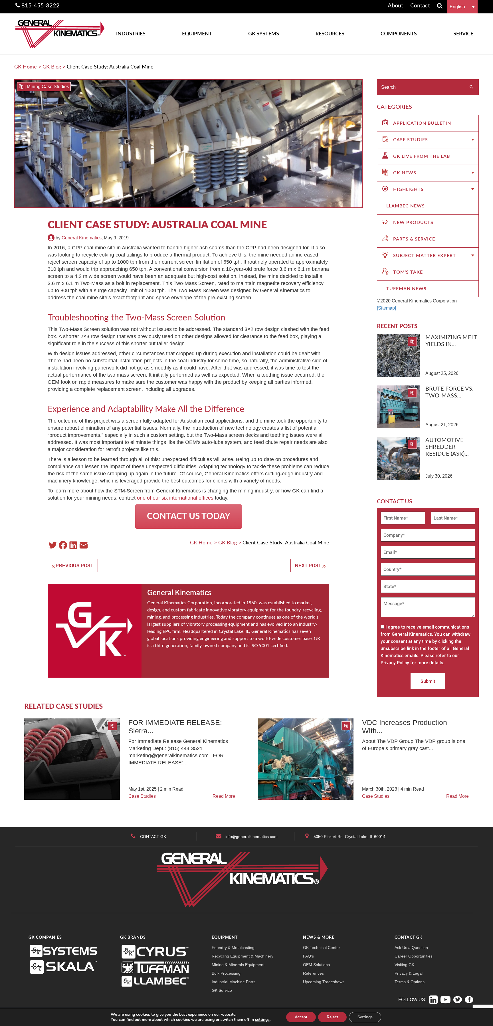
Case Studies (410, 140)
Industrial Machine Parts (233, 981)
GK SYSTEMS (263, 34)
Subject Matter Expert (424, 255)
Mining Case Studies (48, 86)
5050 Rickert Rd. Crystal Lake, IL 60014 (349, 836)
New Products (413, 222)
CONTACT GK (153, 836)
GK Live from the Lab (421, 156)
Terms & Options (410, 981)
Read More (224, 796)
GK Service (222, 990)
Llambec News (405, 206)
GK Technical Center (321, 947)
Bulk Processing (226, 973)
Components (399, 34)
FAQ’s (308, 956)
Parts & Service (414, 239)
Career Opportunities (414, 956)
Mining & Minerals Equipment (238, 964)
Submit (428, 681)
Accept (301, 1017)
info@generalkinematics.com (251, 836)
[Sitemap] (386, 308)
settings (262, 1019)
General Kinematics (82, 237)
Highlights (408, 189)
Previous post (74, 565)
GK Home (25, 67)
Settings (365, 1017)
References (313, 973)
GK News (404, 173)
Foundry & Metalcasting (233, 947)
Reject (332, 1017)
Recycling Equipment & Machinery (242, 956)
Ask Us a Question (411, 947)
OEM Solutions (316, 964)
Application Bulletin (422, 123)
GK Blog (52, 67)
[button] (462, 6)
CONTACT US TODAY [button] (188, 516)
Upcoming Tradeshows (323, 981)
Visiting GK (404, 964)
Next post (308, 565)
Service (463, 34)
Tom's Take (408, 272)
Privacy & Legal (409, 973)
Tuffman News (406, 288)
